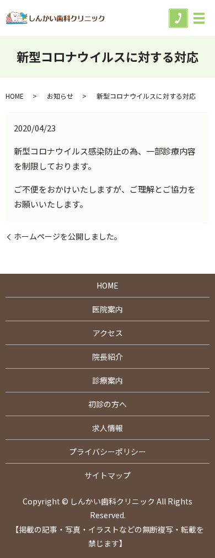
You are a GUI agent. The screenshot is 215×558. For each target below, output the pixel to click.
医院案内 (107, 309)
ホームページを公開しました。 (68, 236)
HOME (15, 95)
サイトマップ (107, 475)
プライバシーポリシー (107, 451)
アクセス (108, 332)
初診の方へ (107, 404)
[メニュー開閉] (199, 18)
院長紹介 (107, 356)
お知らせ (60, 95)
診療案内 (107, 380)
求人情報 (107, 427)
